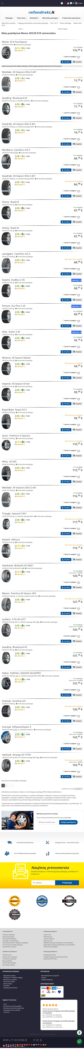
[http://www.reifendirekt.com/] (25, 1046)
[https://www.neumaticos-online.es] (25, 1044)
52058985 (3, 3)
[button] (79, 1032)
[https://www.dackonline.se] (11, 1044)
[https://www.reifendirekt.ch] (8, 1044)
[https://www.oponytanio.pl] (4, 1046)
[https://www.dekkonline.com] (15, 1044)
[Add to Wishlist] (79, 58)
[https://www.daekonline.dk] (18, 1044)
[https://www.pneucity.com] (41, 1044)
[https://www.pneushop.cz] (36, 1044)
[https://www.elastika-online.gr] (8, 1046)
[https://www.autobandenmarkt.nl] (20, 1044)
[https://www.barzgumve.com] (11, 1046)
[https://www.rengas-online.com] (34, 1044)
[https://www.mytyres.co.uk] (22, 1044)
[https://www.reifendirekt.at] (27, 1044)
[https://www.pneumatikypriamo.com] (38, 1044)
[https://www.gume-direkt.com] (29, 1044)
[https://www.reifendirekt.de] (4, 1044)
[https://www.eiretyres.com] (43, 1044)
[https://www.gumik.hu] (45, 1044)
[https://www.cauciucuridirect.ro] (6, 1046)
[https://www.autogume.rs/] (22, 1046)
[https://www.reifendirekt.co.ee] (15, 1046)
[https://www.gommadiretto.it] (13, 1044)
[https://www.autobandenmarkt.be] (31, 1044)
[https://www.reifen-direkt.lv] (20, 1046)
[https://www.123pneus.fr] (6, 1044)
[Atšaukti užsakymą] (65, 3)
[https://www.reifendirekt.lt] (18, 1046)
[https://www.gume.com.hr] (13, 1046)
